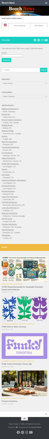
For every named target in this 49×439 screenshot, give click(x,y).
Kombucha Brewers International (14, 180)
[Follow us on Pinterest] (38, 40)
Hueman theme (36, 427)
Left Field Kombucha (9, 202)
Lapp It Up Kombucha (10, 197)
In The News (17, 284)
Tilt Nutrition (6, 235)
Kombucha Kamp (8, 191)
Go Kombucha (7, 153)
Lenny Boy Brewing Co (10, 208)
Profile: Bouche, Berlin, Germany (14, 327)
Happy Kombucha (8, 158)
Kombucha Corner (8, 186)
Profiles (30, 324)
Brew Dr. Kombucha (9, 142)
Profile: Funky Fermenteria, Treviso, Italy (17, 364)
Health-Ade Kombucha (10, 164)
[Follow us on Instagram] (42, 40)
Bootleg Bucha (7, 125)
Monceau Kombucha (9, 213)
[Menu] (46, 3)
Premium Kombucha (9, 401)
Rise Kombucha (8, 230)
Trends (22, 398)
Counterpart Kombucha (10, 147)
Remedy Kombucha (9, 224)
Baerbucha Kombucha (10, 109)
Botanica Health (7, 131)
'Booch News (8, 3)
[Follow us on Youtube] (46, 40)
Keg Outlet (6, 175)
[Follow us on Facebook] (35, 40)
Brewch (4, 136)
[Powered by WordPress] (17, 427)
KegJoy (4, 169)
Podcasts (22, 324)
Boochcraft (6, 114)
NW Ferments (7, 219)
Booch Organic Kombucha (11, 120)
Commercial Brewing (10, 324)
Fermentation (7, 284)
